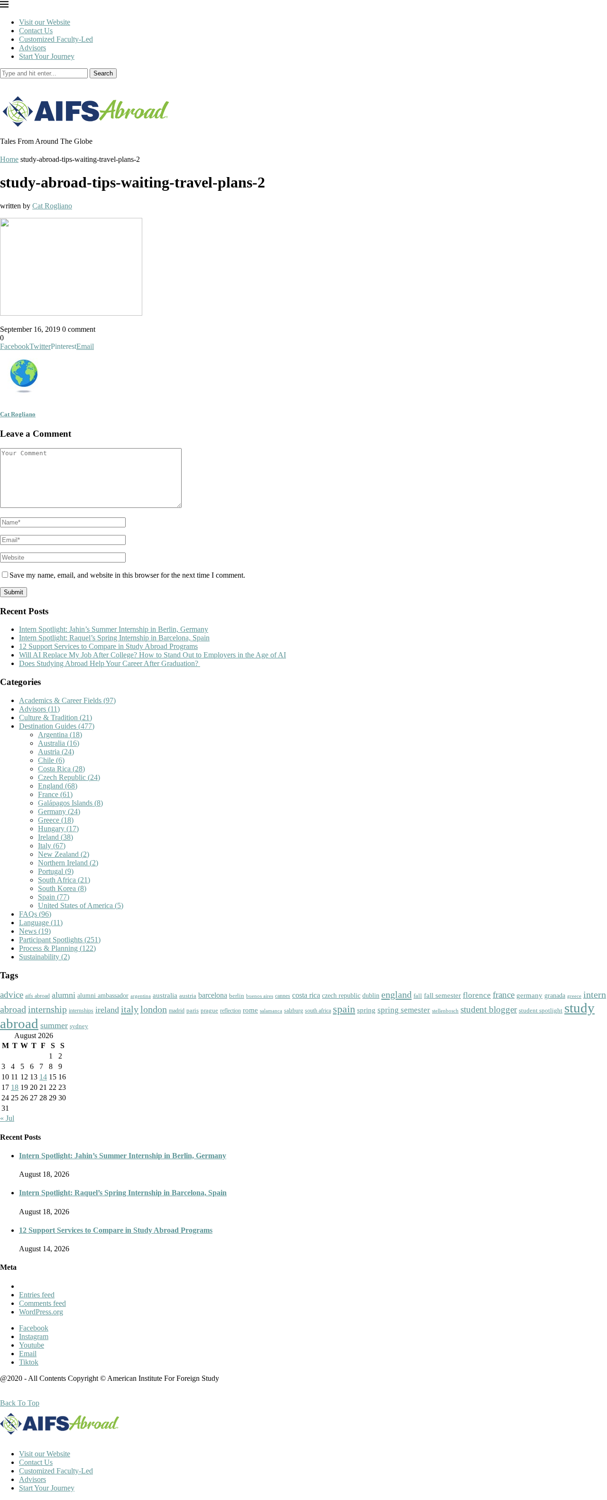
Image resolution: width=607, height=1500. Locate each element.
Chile (51, 760)
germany (529, 995)
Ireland (55, 837)
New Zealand (63, 854)
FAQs (35, 914)
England (57, 786)
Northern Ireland (68, 863)
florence (477, 995)
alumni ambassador (103, 995)
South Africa (64, 880)
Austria (56, 752)
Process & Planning (57, 948)
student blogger (488, 1009)
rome (250, 1010)
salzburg (293, 1010)
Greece (56, 820)
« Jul (7, 1118)
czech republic (341, 995)
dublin (370, 995)
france (504, 995)
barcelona (212, 995)
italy (129, 1009)
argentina (140, 996)
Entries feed (37, 1295)
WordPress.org (41, 1312)
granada (554, 995)
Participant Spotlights (60, 940)
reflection (230, 1010)
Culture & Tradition (55, 717)
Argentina (60, 735)
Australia (58, 743)
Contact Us (36, 31)
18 (14, 1087)
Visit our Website (44, 22)
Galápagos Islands (70, 803)
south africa (318, 1010)
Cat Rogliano (52, 206)
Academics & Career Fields (67, 700)
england (396, 994)
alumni (63, 995)
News (35, 931)
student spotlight (540, 1010)
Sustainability (44, 957)
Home (9, 159)
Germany (59, 811)
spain (344, 1009)
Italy (51, 846)
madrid (176, 1010)
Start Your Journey (46, 56)
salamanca (271, 1010)
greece (574, 996)
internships (81, 1011)
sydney (79, 1026)
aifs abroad (37, 996)
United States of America (80, 905)
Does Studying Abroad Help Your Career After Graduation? (109, 663)
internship (47, 1009)
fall (418, 995)
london (153, 1009)
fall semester (442, 995)
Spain (53, 897)
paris (192, 1010)
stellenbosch (445, 1010)
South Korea (62, 888)
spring (366, 1010)
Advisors (32, 48)
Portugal (56, 871)
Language (41, 923)
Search (103, 73)
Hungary (58, 829)
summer (54, 1025)
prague (209, 1010)
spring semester (403, 1009)
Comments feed (42, 1303)
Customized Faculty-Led (56, 39)
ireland (107, 1009)
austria (187, 995)
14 (43, 1077)
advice (11, 995)
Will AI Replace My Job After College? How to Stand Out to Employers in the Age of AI (152, 655)
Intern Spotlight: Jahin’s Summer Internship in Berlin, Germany (113, 629)
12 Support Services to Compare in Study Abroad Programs (108, 646)
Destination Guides (56, 726)
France (55, 794)
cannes (282, 996)
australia (165, 995)
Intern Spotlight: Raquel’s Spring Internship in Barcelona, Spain (114, 638)
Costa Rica (61, 769)
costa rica (306, 995)
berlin (236, 995)
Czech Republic (69, 777)
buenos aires (259, 996)
